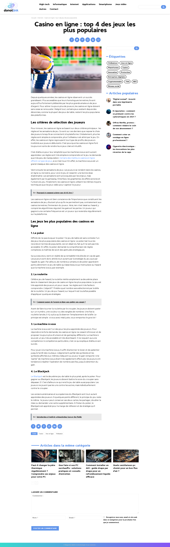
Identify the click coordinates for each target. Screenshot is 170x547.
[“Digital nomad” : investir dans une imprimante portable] (108, 99)
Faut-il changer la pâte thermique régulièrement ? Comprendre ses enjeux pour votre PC (43, 471)
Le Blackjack (36, 376)
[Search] (163, 7)
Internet (40, 18)
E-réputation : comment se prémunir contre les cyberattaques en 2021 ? (124, 114)
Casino (41, 433)
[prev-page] (32, 482)
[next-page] (36, 482)
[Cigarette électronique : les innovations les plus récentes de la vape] (108, 147)
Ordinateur (59, 433)
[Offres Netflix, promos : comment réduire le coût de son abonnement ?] (108, 123)
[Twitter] (77, 39)
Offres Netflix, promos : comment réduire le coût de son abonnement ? (124, 125)
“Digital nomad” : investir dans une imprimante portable (124, 102)
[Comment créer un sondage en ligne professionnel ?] (108, 135)
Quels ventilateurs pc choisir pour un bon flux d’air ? (125, 468)
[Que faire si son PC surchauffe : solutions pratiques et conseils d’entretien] (71, 456)
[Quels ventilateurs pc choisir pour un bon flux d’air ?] (126, 456)
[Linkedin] (93, 39)
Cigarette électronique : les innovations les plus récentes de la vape (124, 149)
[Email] (98, 39)
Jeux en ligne (50, 433)
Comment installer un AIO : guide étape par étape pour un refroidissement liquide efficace (98, 471)
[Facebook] (71, 39)
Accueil (33, 18)
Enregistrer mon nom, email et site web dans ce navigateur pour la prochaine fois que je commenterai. (120, 519)
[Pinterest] (82, 39)
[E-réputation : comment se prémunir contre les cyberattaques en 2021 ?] (108, 111)
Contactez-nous (102, 545)
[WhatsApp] (87, 39)
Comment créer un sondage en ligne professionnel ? (121, 137)
